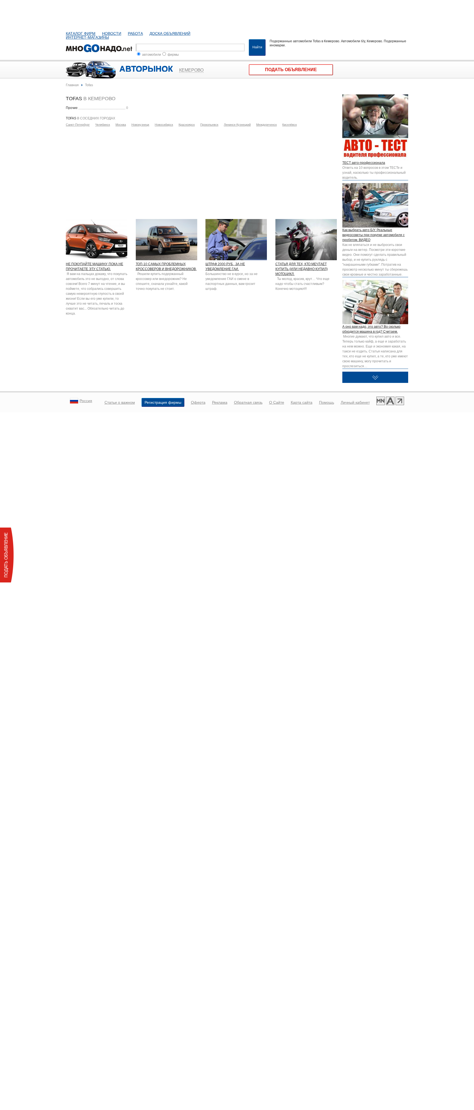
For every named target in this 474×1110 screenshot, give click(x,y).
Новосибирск (164, 124)
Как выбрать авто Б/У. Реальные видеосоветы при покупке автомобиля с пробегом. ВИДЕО (373, 235)
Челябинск (102, 124)
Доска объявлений (169, 33)
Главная (72, 85)
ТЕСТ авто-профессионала (363, 163)
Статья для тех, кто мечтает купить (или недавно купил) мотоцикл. (301, 269)
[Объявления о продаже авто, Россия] (100, 47)
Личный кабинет (355, 402)
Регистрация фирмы (163, 402)
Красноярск (187, 124)
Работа (135, 33)
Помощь (326, 402)
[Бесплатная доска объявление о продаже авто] (390, 402)
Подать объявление (291, 69)
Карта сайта (301, 402)
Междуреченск (266, 124)
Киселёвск (289, 124)
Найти (257, 47)
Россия (86, 401)
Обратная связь (248, 402)
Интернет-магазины (87, 37)
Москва (120, 124)
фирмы (173, 55)
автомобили (151, 55)
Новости (111, 33)
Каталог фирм (80, 33)
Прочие (72, 108)
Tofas (89, 85)
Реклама (219, 402)
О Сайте (276, 402)
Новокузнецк (140, 124)
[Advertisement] (201, 171)
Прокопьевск (209, 124)
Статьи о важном (120, 402)
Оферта (198, 402)
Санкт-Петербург (78, 124)
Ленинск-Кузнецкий (237, 124)
